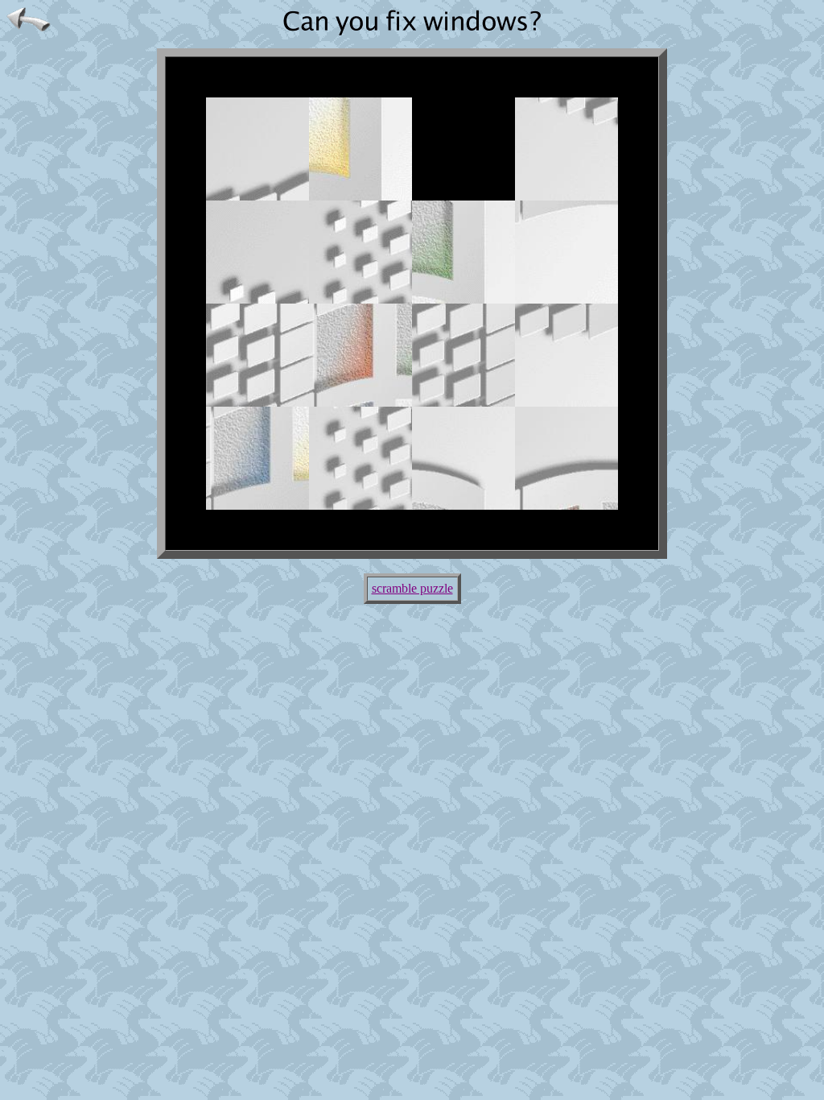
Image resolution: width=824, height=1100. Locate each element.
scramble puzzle (412, 588)
